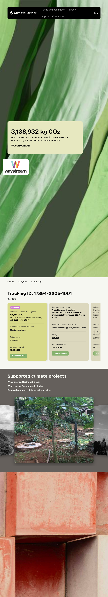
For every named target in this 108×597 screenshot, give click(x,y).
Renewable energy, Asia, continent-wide (29, 390)
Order (11, 281)
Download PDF (18, 355)
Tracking (36, 281)
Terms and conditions (53, 9)
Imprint (45, 16)
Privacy (72, 9)
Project (22, 281)
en (95, 13)
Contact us (58, 16)
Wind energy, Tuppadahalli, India (25, 386)
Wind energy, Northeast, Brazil (24, 381)
